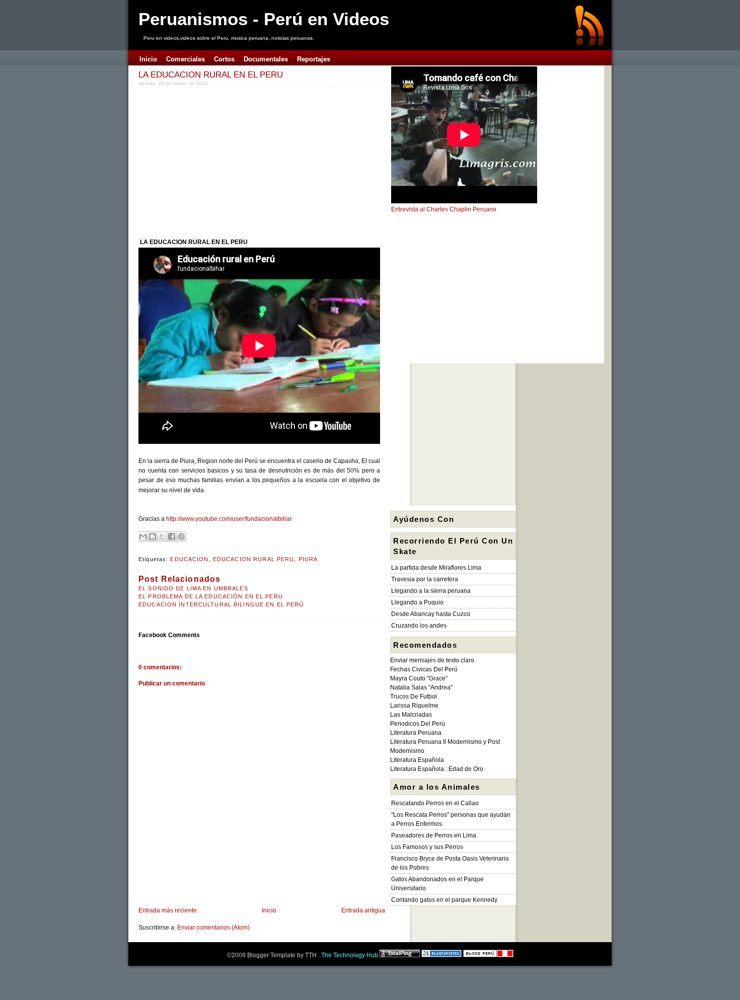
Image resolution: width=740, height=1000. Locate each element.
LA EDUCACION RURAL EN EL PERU (210, 74)
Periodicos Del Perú (417, 723)
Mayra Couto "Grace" (419, 678)
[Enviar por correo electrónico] (143, 536)
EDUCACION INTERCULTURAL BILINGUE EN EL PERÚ (221, 604)
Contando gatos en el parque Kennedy (444, 899)
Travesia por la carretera (424, 579)
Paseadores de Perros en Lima (433, 835)
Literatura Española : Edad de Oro (436, 769)
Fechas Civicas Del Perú (424, 669)
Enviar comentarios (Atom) (213, 927)
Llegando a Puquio (417, 602)
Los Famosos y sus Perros (427, 847)
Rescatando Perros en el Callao (435, 803)
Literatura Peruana (415, 732)
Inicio (269, 910)
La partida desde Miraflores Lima (436, 567)
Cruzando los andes (419, 625)
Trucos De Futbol (413, 696)
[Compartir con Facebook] (172, 536)
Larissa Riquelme (414, 705)
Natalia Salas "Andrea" (421, 687)
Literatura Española (417, 759)
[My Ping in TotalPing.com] (400, 955)
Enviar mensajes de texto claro (432, 660)
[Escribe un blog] (152, 536)
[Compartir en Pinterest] (181, 536)
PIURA (308, 559)
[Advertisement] (223, 160)
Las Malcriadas (411, 714)
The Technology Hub (349, 955)
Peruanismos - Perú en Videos (263, 19)
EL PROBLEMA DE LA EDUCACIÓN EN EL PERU (210, 596)
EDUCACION (189, 559)
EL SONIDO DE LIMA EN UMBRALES (193, 588)
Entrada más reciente (167, 910)
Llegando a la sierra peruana (431, 590)
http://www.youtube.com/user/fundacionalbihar (229, 518)
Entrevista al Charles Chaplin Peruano (443, 209)
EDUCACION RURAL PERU (253, 559)
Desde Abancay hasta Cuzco (430, 614)
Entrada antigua (363, 910)
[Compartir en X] (162, 536)
